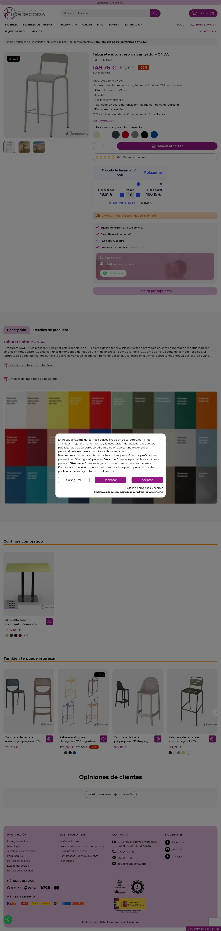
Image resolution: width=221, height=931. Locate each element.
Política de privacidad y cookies (144, 488)
